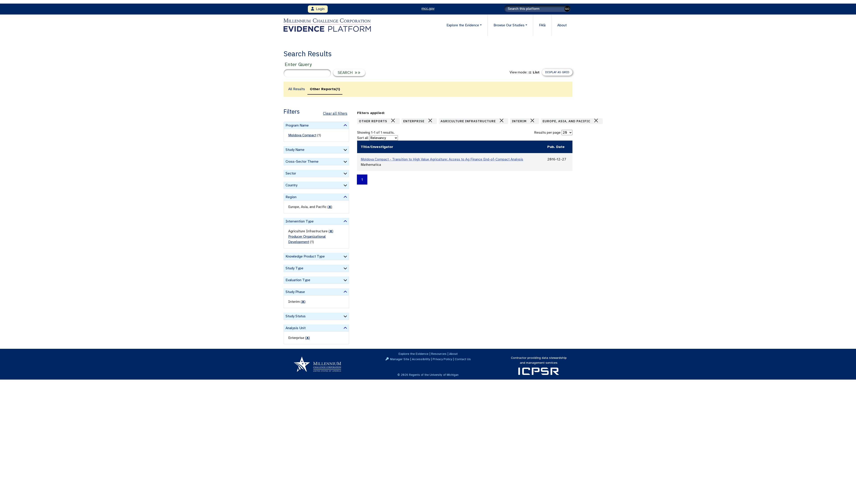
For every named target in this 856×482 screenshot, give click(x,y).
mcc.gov (428, 8)
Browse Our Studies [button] (509, 25)
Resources (439, 354)
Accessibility (421, 359)
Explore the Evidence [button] (463, 25)
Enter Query (298, 64)
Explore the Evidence (413, 354)
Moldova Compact (302, 135)
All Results (296, 89)
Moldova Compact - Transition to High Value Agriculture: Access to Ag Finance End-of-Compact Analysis (442, 159)
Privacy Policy (442, 359)
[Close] (393, 120)
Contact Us (463, 359)
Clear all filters (335, 113)
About (562, 25)
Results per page (547, 132)
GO (567, 9)
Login (319, 9)
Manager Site (399, 359)
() (329, 207)
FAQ (542, 25)
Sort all (362, 138)
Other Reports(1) (325, 89)
